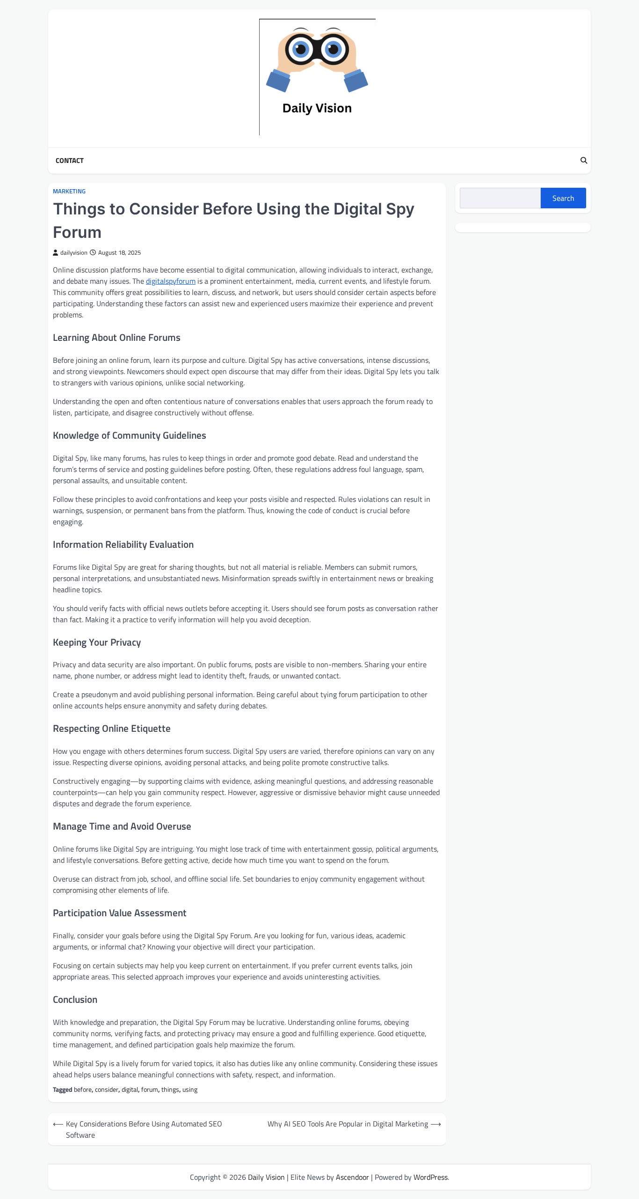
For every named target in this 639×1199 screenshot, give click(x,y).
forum (149, 1089)
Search (563, 198)
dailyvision (73, 252)
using (189, 1089)
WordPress (431, 1177)
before (83, 1089)
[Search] (584, 161)
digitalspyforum (171, 281)
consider (106, 1089)
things (170, 1089)
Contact (70, 160)
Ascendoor (352, 1177)
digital (130, 1089)
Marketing (69, 191)
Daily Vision (266, 1177)
